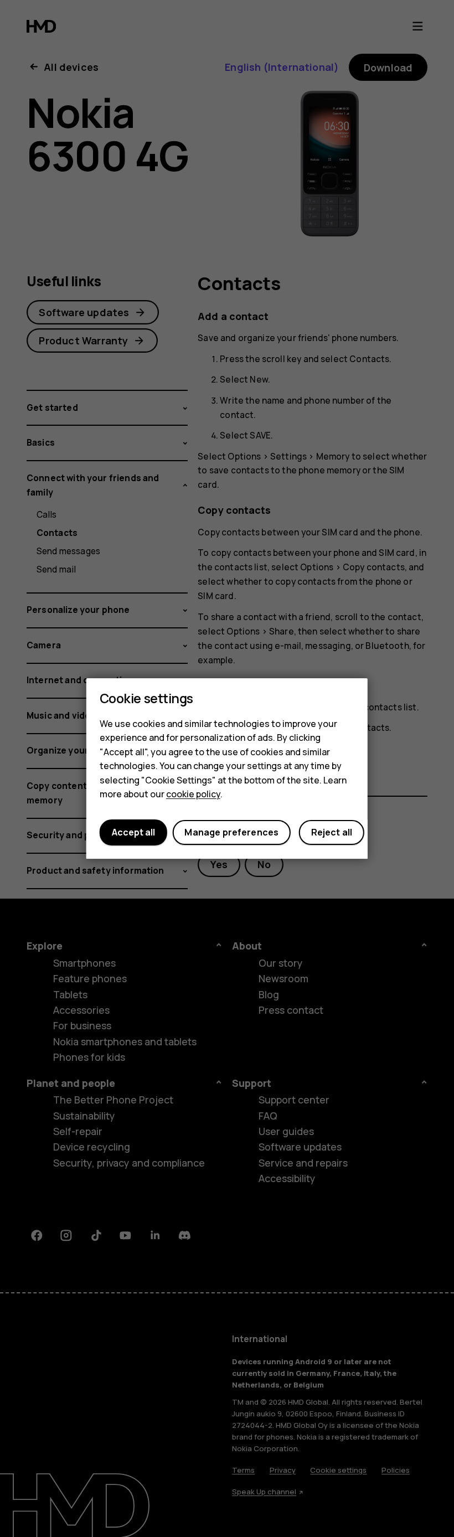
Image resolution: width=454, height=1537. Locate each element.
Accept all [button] (133, 833)
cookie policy (193, 794)
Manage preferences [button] (231, 833)
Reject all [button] (332, 833)
